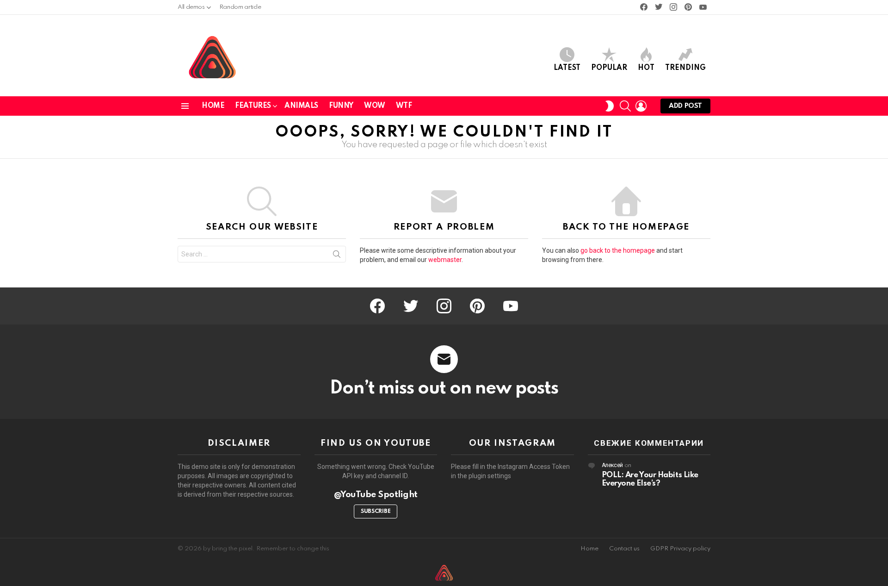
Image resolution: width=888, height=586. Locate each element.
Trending (685, 68)
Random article (240, 7)
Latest (567, 68)
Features (253, 106)
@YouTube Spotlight (376, 494)
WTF (404, 106)
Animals (301, 106)
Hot (646, 68)
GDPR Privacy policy (680, 549)
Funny (341, 106)
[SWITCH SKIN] (609, 106)
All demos (191, 7)
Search (336, 256)
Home (213, 106)
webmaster (445, 259)
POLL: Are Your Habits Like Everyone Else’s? (650, 479)
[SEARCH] (625, 106)
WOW (374, 106)
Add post (685, 106)
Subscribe (375, 511)
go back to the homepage (617, 250)
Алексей (612, 465)
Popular (609, 68)
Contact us (624, 549)
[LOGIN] (641, 106)
